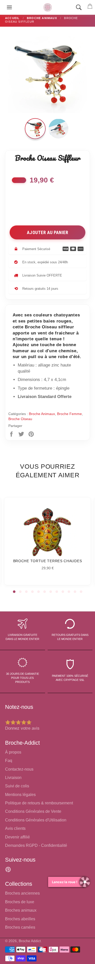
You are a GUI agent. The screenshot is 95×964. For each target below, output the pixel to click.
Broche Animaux (42, 414)
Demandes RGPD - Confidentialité (36, 845)
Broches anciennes (22, 893)
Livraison (13, 777)
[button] (14, 591)
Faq (8, 760)
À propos (13, 752)
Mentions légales (20, 794)
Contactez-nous (19, 769)
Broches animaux (20, 910)
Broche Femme (69, 414)
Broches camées (20, 927)
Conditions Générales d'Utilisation (35, 820)
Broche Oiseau (20, 419)
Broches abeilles (20, 919)
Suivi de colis (17, 786)
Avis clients (15, 828)
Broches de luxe (19, 902)
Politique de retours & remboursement (39, 803)
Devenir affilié (17, 837)
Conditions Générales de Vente (33, 811)
